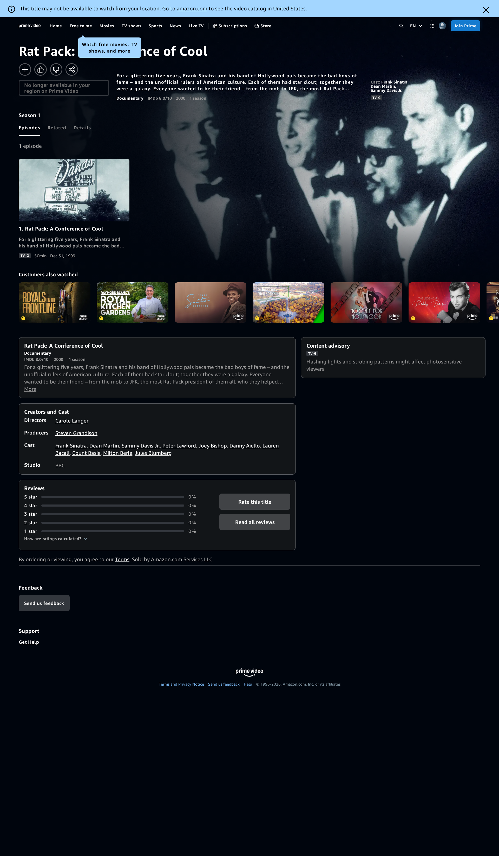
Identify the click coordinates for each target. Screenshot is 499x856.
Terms (122, 559)
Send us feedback (224, 684)
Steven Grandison (76, 433)
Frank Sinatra (394, 82)
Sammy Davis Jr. (387, 90)
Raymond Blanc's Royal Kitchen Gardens (132, 302)
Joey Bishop (213, 446)
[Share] (71, 69)
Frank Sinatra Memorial (210, 302)
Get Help (29, 642)
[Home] (30, 26)
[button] (55, 538)
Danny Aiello (244, 446)
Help (248, 684)
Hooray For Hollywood (366, 302)
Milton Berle (117, 453)
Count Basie (86, 453)
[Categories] (432, 26)
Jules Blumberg (153, 453)
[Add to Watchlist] (25, 69)
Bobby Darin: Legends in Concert (444, 302)
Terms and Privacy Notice (181, 684)
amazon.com (192, 8)
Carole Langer (71, 421)
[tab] (29, 127)
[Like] (40, 69)
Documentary (129, 98)
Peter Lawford (179, 446)
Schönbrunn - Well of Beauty (288, 302)
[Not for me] (56, 69)
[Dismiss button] (486, 10)
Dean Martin (383, 86)
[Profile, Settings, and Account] (442, 26)
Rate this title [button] (254, 502)
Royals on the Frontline (54, 302)
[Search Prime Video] (401, 26)
